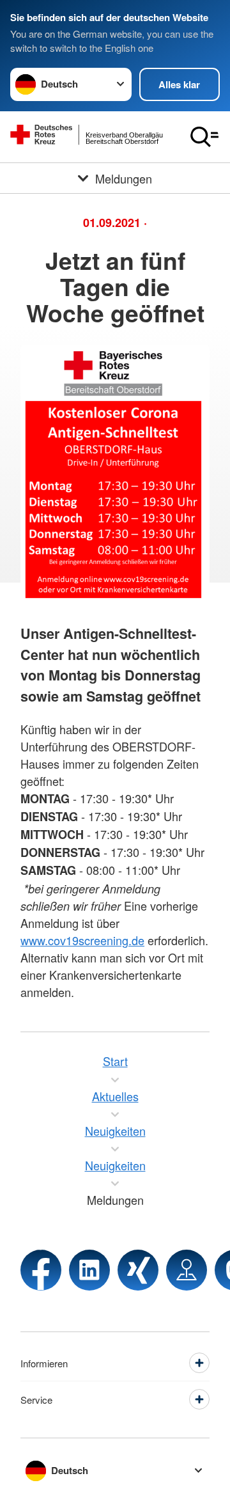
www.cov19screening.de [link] (82, 940)
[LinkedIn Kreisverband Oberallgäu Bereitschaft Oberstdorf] (89, 1270)
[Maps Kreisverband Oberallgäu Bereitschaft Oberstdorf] (186, 1270)
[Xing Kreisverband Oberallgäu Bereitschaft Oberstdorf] (138, 1270)
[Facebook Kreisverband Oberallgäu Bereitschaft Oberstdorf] (40, 1270)
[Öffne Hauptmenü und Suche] (204, 137)
